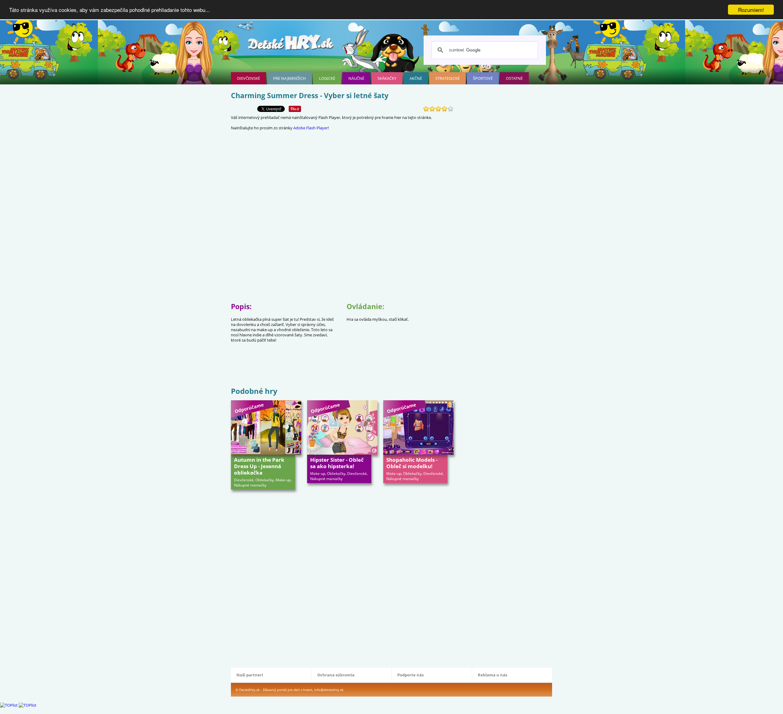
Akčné (416, 78)
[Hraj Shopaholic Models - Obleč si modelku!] (418, 427)
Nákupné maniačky (250, 485)
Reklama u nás (492, 675)
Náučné (356, 78)
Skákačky (386, 78)
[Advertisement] (342, 365)
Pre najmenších (289, 78)
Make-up (283, 480)
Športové (483, 78)
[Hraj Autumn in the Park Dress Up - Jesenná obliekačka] (266, 427)
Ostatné (514, 78)
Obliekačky (264, 480)
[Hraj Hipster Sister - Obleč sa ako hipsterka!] (342, 427)
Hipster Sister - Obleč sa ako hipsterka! (337, 463)
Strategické (447, 78)
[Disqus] (342, 577)
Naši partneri (249, 675)
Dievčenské (248, 78)
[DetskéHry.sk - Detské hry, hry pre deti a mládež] (291, 45)
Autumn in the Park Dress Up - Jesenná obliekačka (259, 466)
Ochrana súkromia (335, 675)
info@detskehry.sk (328, 689)
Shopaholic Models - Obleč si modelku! (411, 463)
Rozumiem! (751, 9)
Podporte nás (410, 675)
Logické (327, 78)
